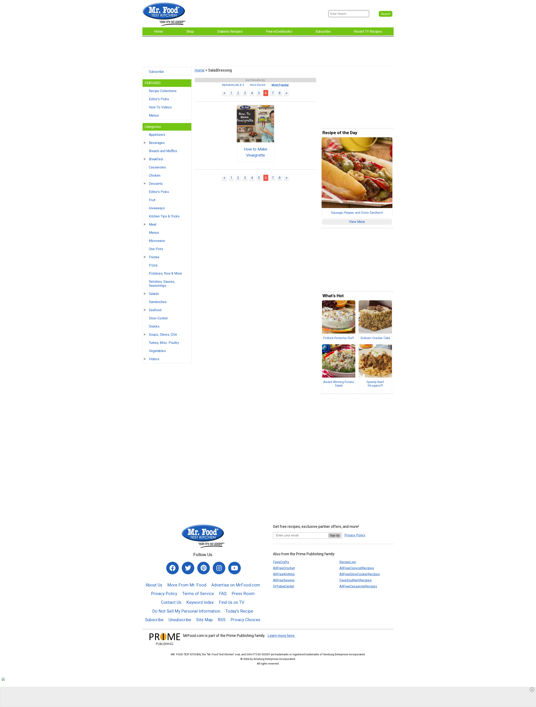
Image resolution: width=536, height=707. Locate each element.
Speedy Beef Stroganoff (375, 383)
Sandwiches (158, 302)
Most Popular (280, 84)
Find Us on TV (231, 602)
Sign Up (334, 535)
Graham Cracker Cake (375, 338)
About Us (154, 584)
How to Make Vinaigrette (255, 152)
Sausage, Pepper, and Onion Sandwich (357, 213)
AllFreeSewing (283, 580)
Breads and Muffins (163, 151)
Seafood (155, 310)
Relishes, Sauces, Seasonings (162, 284)
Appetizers (157, 135)
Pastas (154, 257)
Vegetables (157, 351)
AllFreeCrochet (284, 568)
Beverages (157, 143)
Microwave (157, 241)
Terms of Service (198, 593)
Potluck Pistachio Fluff (338, 338)
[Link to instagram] (219, 568)
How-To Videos (160, 107)
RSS (221, 619)
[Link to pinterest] (203, 568)
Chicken (154, 175)
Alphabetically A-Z (233, 84)
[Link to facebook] (172, 568)
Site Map (204, 619)
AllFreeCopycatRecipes (356, 568)
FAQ (223, 593)
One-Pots (156, 249)
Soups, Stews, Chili (163, 335)
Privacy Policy (164, 593)
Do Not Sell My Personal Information (186, 611)
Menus (154, 115)
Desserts (156, 184)
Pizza (153, 265)
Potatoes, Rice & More (165, 273)
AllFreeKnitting (284, 574)
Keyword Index (200, 602)
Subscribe (156, 72)
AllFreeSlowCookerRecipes (359, 574)
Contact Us (171, 602)
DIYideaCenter (283, 586)
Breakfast (156, 159)
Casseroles (157, 167)
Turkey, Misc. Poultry (164, 343)
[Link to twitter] (188, 568)
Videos (154, 359)
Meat (152, 224)
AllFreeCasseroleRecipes (358, 586)
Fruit (152, 200)
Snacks (154, 326)
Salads (154, 294)
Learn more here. (281, 636)
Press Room (243, 593)
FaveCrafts (281, 562)
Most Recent (257, 84)
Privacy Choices (245, 619)
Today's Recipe (239, 611)
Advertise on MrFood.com (235, 584)
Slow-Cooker (158, 318)
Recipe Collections (163, 91)
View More (357, 222)
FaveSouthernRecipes (355, 580)
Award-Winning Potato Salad (338, 383)
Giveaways (157, 208)
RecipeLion (347, 562)
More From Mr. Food (186, 584)
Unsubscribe (180, 619)
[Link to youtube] (234, 568)
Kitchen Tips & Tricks (164, 216)
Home (200, 70)
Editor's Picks (159, 99)
